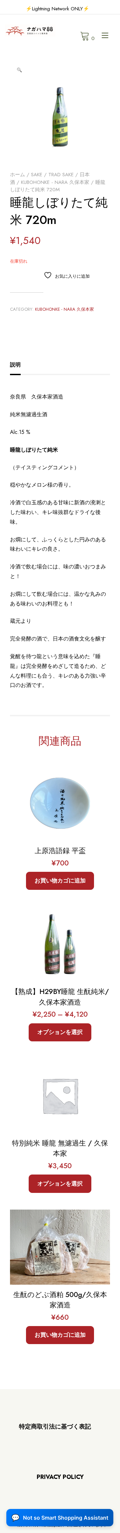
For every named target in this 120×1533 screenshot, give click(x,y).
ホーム (17, 174)
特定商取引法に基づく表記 (55, 1426)
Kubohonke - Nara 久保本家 (55, 182)
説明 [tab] (15, 364)
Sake (36, 174)
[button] (19, 70)
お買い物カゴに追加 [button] (60, 880)
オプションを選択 (60, 1032)
